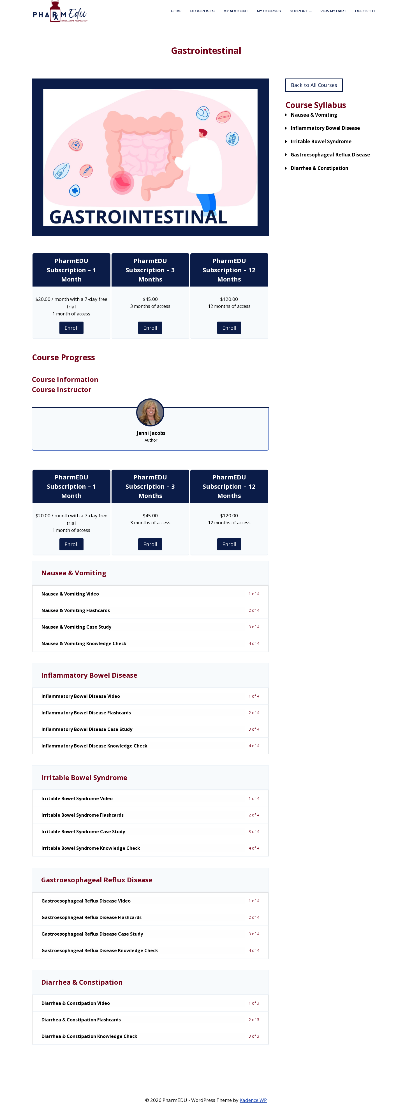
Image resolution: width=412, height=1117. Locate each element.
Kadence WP (253, 1100)
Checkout (365, 11)
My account (236, 11)
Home (176, 11)
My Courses (269, 11)
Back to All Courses (314, 85)
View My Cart (333, 11)
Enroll (71, 327)
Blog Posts (202, 11)
